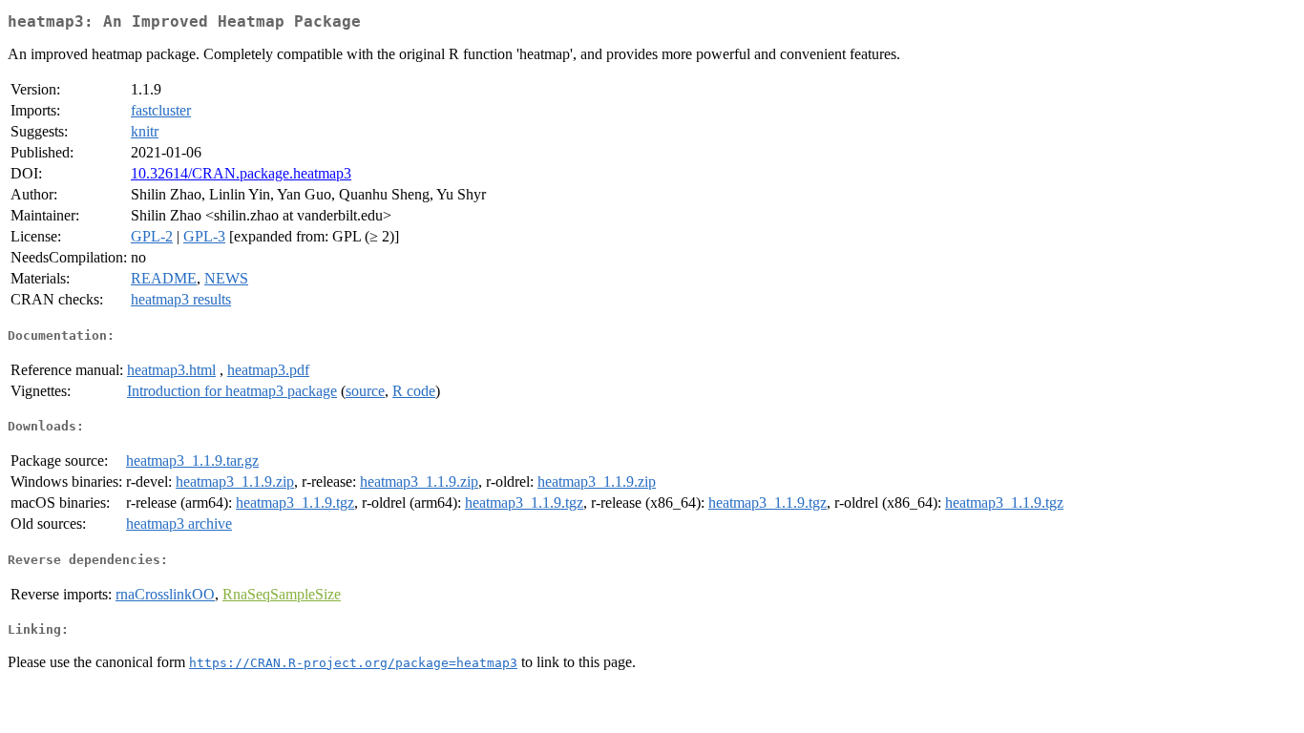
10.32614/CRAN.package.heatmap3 (241, 173)
